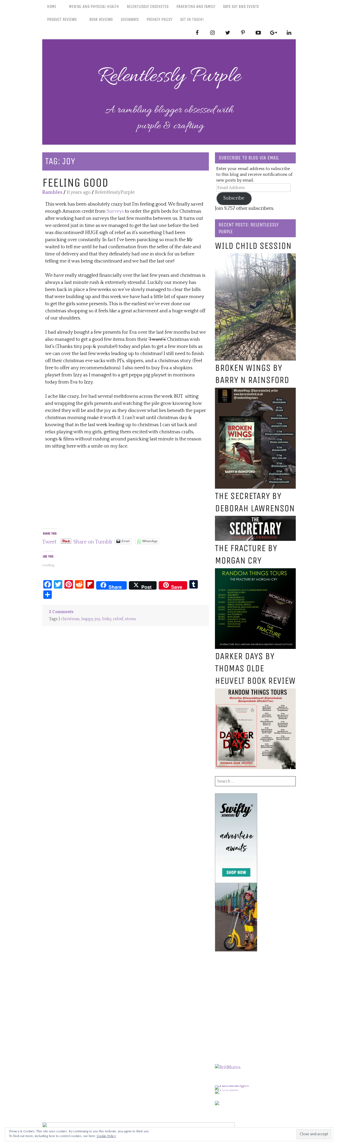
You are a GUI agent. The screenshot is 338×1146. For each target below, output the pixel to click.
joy (97, 619)
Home (51, 6)
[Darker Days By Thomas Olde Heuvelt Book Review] (255, 692)
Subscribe (233, 198)
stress (130, 619)
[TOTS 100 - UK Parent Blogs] (237, 1085)
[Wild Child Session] (255, 256)
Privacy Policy (159, 19)
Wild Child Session (253, 245)
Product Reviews (62, 19)
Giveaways (130, 19)
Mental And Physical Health (94, 6)
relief (118, 619)
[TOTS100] (226, 1089)
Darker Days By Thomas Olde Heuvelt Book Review (255, 668)
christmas (70, 619)
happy (87, 619)
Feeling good (75, 182)
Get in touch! (192, 19)
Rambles (52, 192)
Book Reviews (101, 19)
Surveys (115, 211)
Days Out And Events (241, 6)
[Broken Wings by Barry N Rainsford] (255, 391)
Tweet (49, 541)
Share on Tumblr (92, 541)
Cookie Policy (106, 1136)
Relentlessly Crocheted (147, 6)
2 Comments (61, 612)
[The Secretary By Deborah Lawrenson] (255, 519)
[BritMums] (228, 1067)
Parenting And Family (195, 6)
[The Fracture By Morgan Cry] (255, 571)
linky (106, 619)
